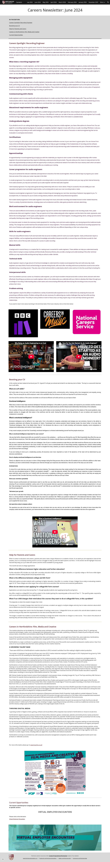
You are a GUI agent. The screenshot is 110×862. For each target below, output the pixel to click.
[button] (108, 2)
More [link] (101, 2)
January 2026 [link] (83, 2)
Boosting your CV (14, 26)
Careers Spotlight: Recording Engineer (20, 22)
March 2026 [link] (62, 2)
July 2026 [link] (30, 2)
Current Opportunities (16, 35)
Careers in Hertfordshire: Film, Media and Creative (24, 32)
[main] (55, 10)
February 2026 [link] (72, 2)
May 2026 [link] (45, 2)
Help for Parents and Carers (17, 29)
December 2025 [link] (93, 2)
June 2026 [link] (38, 2)
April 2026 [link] (54, 2)
